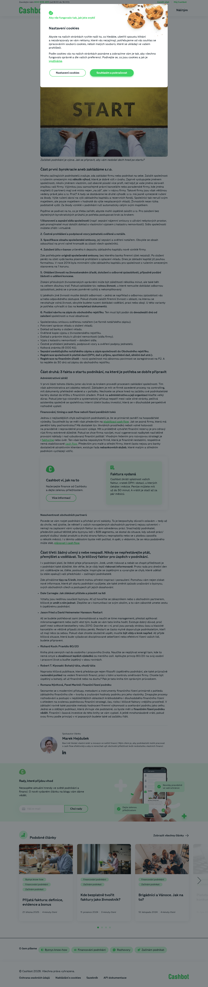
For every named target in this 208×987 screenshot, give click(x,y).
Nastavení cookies (67, 72)
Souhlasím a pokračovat (112, 72)
